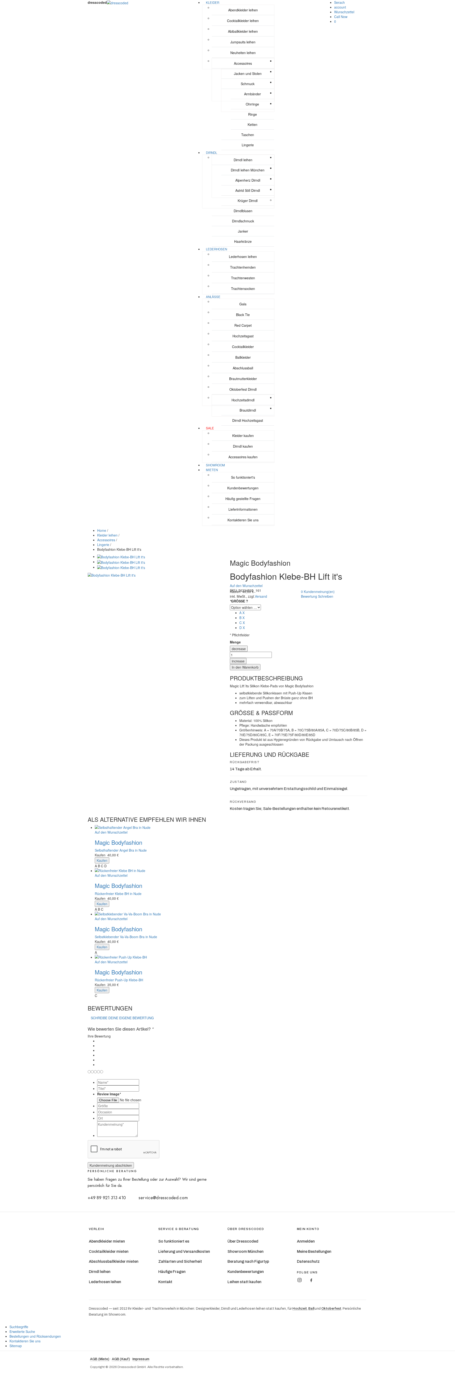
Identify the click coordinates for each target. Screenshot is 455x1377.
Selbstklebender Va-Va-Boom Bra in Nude (126, 936)
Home (101, 530)
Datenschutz (308, 1261)
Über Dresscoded (243, 1241)
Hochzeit (299, 1308)
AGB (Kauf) (121, 1359)
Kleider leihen (107, 535)
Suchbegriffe (18, 1326)
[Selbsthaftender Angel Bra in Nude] (232, 827)
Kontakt (165, 1282)
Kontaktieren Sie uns (25, 1341)
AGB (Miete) (99, 1359)
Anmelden (306, 1241)
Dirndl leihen (99, 1272)
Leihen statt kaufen (244, 1282)
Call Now (340, 16)
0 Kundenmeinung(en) (318, 591)
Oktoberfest (331, 1308)
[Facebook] (311, 1280)
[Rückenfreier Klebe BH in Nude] (232, 870)
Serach (339, 2)
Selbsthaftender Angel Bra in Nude (121, 850)
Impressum (140, 1359)
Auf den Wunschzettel (246, 585)
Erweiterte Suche (22, 1331)
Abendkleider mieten (107, 1241)
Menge (235, 642)
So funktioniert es (173, 1241)
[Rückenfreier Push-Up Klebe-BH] (232, 957)
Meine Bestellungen (314, 1251)
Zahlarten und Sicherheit (180, 1261)
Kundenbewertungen (246, 1272)
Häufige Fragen (172, 1272)
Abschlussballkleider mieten (113, 1261)
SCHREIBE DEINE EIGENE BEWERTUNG (122, 1017)
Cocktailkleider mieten (108, 1251)
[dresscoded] (117, 2)
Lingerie (103, 544)
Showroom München (246, 1251)
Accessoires (106, 539)
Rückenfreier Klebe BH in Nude (118, 893)
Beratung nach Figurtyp (248, 1261)
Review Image (109, 1094)
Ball (311, 1308)
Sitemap (15, 1345)
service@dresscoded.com (163, 1198)
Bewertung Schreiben (317, 596)
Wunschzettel (344, 11)
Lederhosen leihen (105, 1282)
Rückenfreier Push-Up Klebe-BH (119, 980)
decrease (239, 648)
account (340, 7)
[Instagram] (299, 1280)
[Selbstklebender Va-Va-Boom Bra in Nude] (232, 914)
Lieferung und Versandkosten (184, 1251)
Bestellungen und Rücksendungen (35, 1336)
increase (238, 661)
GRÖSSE (239, 601)
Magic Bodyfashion (118, 842)
